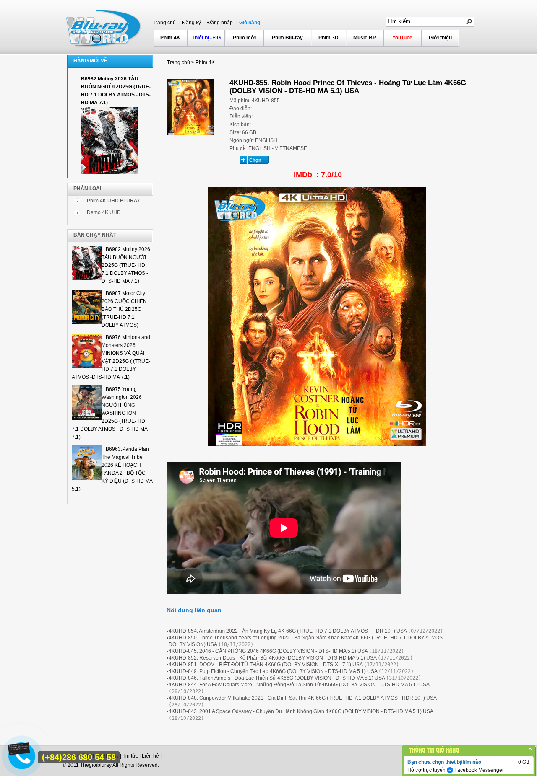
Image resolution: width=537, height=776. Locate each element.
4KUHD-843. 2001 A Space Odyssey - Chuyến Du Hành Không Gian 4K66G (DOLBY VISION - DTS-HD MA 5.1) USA (301, 711)
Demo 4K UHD (104, 212)
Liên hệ (150, 756)
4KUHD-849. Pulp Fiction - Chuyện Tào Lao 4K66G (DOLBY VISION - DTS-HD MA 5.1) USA (273, 671)
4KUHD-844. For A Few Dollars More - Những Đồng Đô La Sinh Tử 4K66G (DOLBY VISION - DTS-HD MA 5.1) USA (299, 685)
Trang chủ (164, 23)
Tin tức (130, 756)
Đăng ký (191, 23)
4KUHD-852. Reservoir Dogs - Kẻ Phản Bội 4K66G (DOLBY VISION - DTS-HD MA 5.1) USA (272, 658)
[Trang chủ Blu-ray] (104, 27)
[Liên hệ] (19, 752)
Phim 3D (328, 38)
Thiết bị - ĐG (206, 38)
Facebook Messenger (478, 770)
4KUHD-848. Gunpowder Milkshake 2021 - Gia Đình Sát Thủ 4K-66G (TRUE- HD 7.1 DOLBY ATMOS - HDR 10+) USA (302, 698)
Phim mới (244, 38)
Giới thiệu (440, 38)
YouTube (402, 38)
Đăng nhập (219, 23)
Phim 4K (170, 38)
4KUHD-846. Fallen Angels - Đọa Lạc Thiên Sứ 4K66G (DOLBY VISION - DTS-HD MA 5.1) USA (277, 678)
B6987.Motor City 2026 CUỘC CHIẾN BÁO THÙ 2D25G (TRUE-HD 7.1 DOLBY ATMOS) (124, 309)
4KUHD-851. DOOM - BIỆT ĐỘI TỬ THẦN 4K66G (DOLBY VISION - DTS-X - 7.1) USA (265, 664)
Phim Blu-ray (287, 38)
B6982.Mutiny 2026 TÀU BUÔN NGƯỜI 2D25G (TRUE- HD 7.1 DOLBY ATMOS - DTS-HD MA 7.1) (126, 265)
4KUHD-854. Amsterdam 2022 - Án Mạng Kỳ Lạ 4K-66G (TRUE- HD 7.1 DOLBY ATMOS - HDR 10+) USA (288, 631)
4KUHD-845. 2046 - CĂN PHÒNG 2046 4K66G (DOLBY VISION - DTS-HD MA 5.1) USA (268, 651)
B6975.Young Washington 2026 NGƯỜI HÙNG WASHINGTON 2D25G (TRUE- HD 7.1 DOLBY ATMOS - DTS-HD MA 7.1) (109, 413)
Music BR (364, 38)
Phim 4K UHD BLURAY (113, 201)
